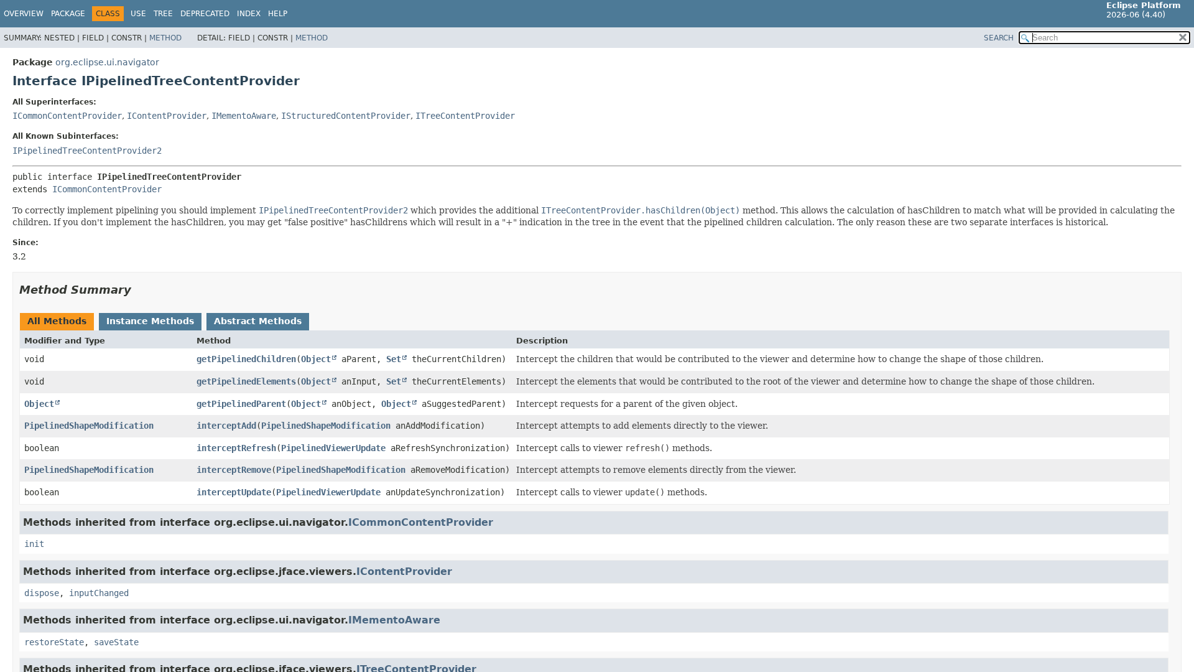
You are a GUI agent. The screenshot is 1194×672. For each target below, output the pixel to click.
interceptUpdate (234, 492)
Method (165, 38)
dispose (41, 593)
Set (393, 359)
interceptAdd (226, 426)
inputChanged (99, 593)
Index (249, 13)
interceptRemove (234, 470)
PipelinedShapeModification (89, 426)
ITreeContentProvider (465, 116)
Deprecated (204, 13)
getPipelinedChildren (246, 359)
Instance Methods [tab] (150, 321)
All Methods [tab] (56, 321)
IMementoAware (243, 116)
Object (316, 359)
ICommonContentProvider (67, 116)
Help (277, 13)
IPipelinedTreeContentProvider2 (87, 151)
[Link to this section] (140, 289)
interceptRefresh (236, 448)
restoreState (54, 642)
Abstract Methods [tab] (258, 321)
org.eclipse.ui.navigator (107, 62)
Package (68, 13)
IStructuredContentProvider (345, 116)
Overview (24, 13)
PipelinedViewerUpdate (333, 448)
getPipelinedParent (241, 404)
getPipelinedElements (246, 381)
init (34, 544)
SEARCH (999, 38)
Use (138, 13)
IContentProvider (166, 116)
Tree (163, 13)
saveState (116, 642)
